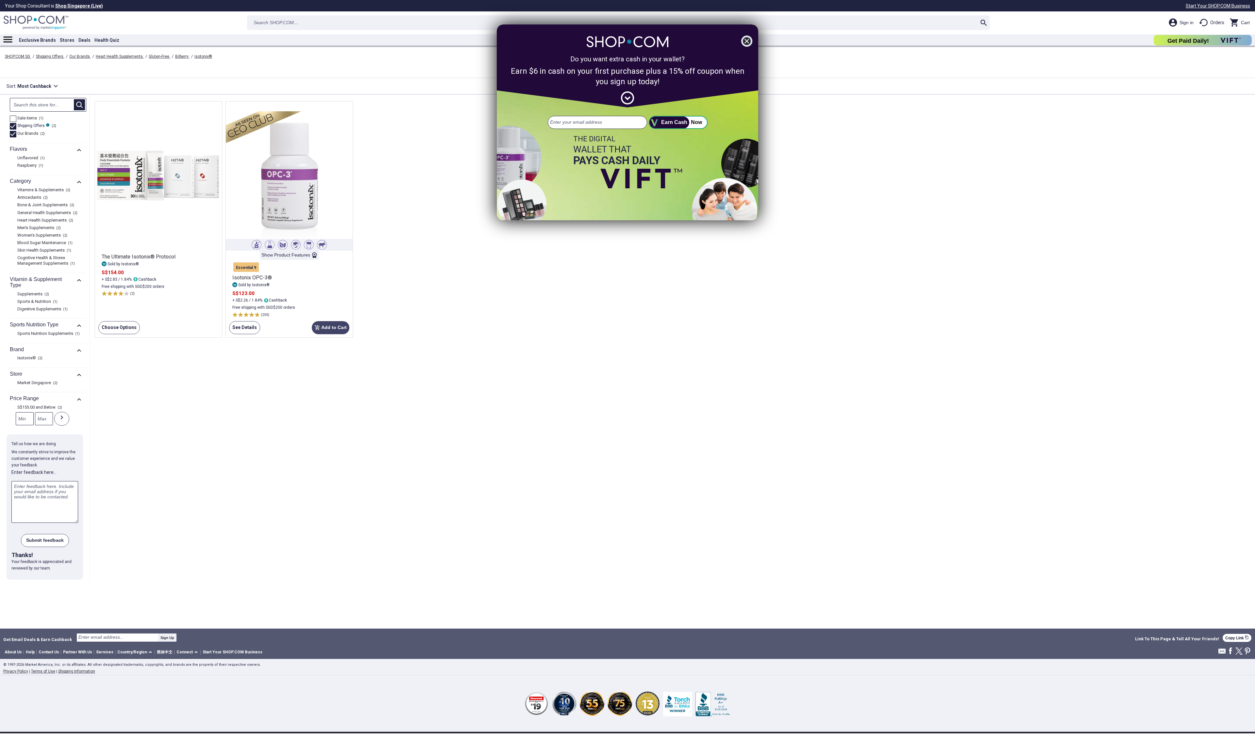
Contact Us (49, 652)
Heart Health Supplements (120, 56)
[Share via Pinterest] (1247, 652)
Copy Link (1237, 637)
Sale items (29, 118)
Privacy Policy (15, 671)
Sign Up (167, 638)
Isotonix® (203, 56)
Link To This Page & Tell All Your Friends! (1177, 639)
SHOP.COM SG (18, 56)
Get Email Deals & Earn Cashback (37, 639)
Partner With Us (77, 652)
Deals (84, 40)
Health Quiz (106, 40)
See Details (243, 329)
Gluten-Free (159, 56)
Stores (67, 40)
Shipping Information (76, 671)
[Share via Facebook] (1230, 651)
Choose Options (117, 329)
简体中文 (165, 652)
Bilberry (182, 56)
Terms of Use (43, 671)
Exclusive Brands (37, 40)
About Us (13, 652)
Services (104, 652)
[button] (136, 653)
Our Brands (80, 56)
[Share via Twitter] (1239, 652)
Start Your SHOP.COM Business (1218, 6)
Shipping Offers (50, 56)
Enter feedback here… (34, 472)
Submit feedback (45, 540)
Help (30, 652)
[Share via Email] (1222, 653)
